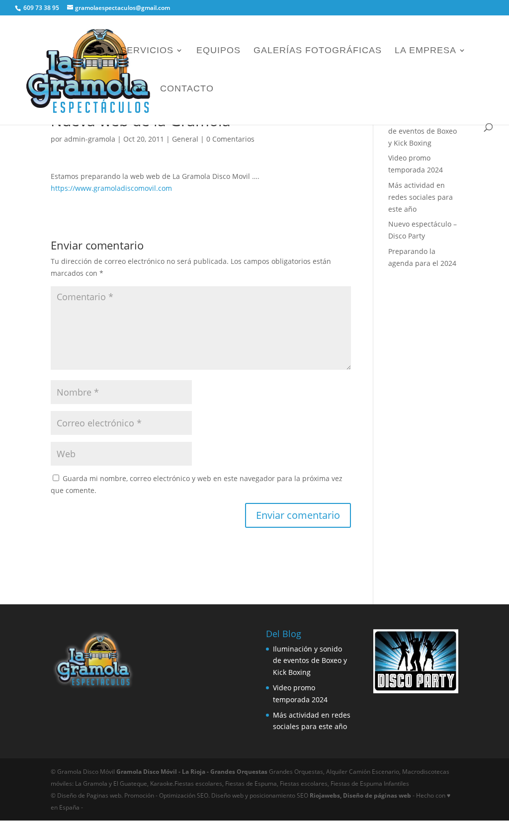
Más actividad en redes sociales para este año (420, 197)
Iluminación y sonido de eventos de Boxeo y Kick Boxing (422, 131)
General (185, 139)
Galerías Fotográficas (318, 51)
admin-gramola (89, 139)
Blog (133, 89)
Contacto (187, 89)
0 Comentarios (230, 139)
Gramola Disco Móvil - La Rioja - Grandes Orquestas (192, 771)
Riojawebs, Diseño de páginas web (359, 795)
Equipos (218, 51)
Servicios (146, 51)
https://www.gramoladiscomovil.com (111, 188)
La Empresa (425, 51)
